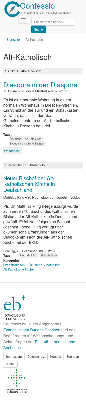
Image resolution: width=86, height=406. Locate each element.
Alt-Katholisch (33, 139)
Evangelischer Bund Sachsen (27, 143)
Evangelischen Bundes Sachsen (31, 329)
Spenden (72, 356)
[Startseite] (12, 9)
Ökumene (15, 139)
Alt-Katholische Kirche (18, 269)
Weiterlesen (12, 150)
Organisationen (14, 265)
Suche (10, 364)
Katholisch (53, 265)
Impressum (14, 356)
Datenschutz (36, 356)
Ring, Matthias (28, 255)
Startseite (13, 39)
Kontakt (55, 356)
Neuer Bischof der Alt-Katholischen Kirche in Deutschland (29, 183)
